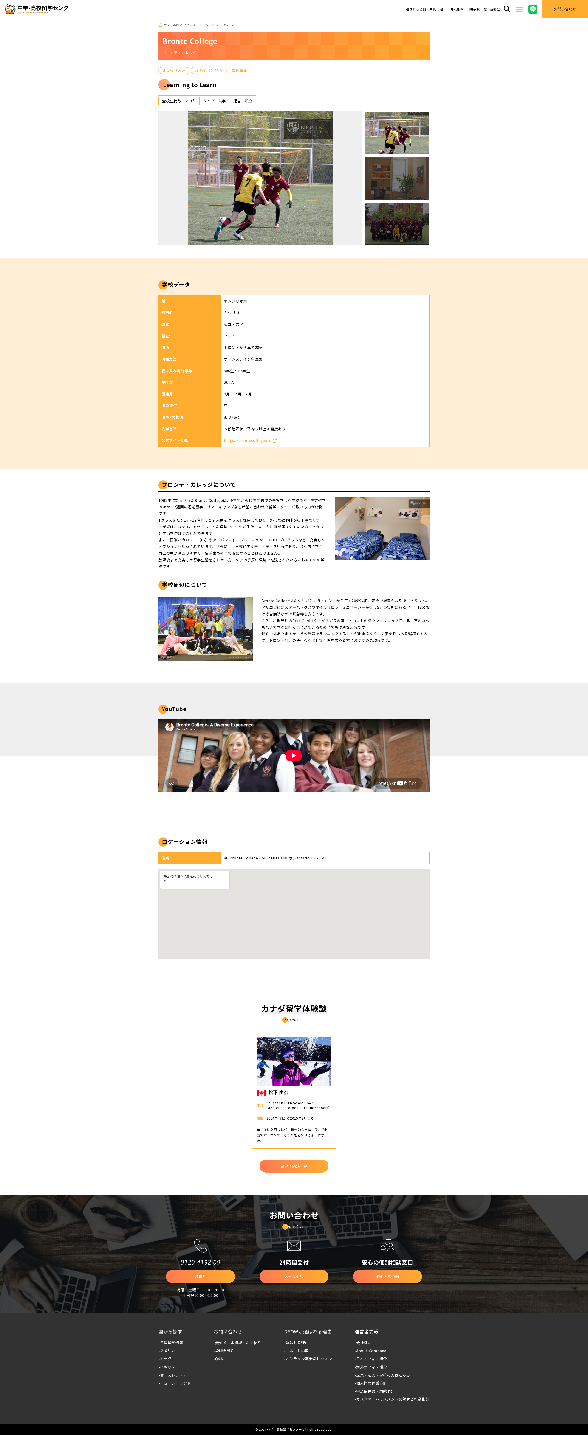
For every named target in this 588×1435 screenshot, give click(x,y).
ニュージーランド (175, 1382)
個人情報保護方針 (371, 1382)
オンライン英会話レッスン (309, 1358)
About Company (371, 1350)
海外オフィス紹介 (371, 1366)
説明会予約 (225, 1350)
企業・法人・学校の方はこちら (383, 1374)
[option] (260, 178)
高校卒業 (239, 70)
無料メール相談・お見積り (238, 1342)
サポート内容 (297, 1350)
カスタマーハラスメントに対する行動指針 (393, 1399)
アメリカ (167, 1350)
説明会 (495, 9)
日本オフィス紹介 (371, 1358)
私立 (219, 70)
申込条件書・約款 (371, 1391)
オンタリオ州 (174, 70)
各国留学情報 (171, 1342)
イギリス (167, 1366)
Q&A (219, 1358)
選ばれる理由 (416, 9)
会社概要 (364, 1342)
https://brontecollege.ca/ (248, 440)
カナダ (200, 70)
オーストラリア (173, 1374)
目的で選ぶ (438, 9)
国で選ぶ (456, 9)
